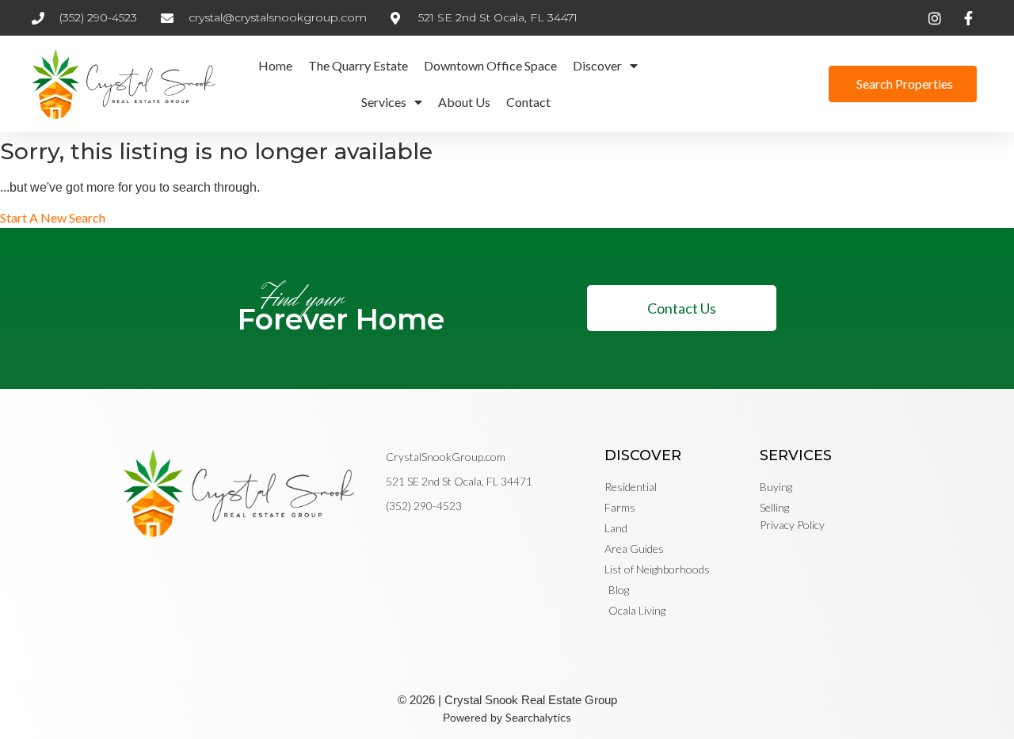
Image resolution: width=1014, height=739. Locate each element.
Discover (597, 65)
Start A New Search (52, 217)
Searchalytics (538, 717)
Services (383, 101)
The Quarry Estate (358, 65)
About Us (464, 101)
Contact (528, 101)
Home (275, 65)
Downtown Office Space (490, 65)
